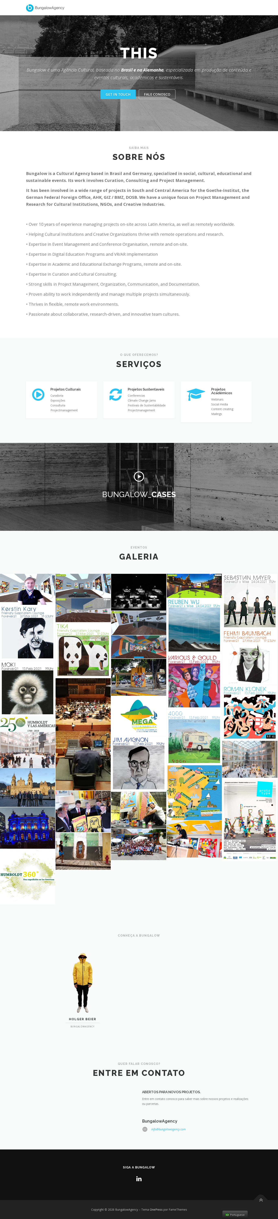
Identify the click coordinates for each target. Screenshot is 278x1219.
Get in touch (118, 94)
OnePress (156, 1209)
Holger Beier (82, 1019)
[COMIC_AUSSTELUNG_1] (83, 610)
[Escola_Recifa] (138, 844)
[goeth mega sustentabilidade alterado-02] (138, 716)
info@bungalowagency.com (168, 1129)
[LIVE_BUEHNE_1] (194, 586)
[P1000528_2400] (83, 811)
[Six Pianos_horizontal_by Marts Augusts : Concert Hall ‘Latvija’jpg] (138, 592)
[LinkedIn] (139, 1178)
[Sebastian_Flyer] (250, 601)
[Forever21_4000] (194, 737)
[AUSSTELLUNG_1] (83, 586)
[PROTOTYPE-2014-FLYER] (250, 819)
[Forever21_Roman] (250, 713)
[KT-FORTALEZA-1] (138, 677)
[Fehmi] (250, 657)
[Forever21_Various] (194, 681)
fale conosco (157, 94)
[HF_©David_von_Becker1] (250, 759)
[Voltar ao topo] (261, 1200)
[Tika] (83, 650)
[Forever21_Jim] (138, 763)
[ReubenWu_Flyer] (194, 626)
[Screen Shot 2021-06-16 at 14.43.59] (138, 647)
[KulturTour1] (138, 810)
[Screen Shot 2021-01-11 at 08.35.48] (194, 792)
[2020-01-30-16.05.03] (83, 734)
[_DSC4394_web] (83, 851)
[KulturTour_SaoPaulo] (194, 839)
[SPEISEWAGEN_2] (138, 623)
